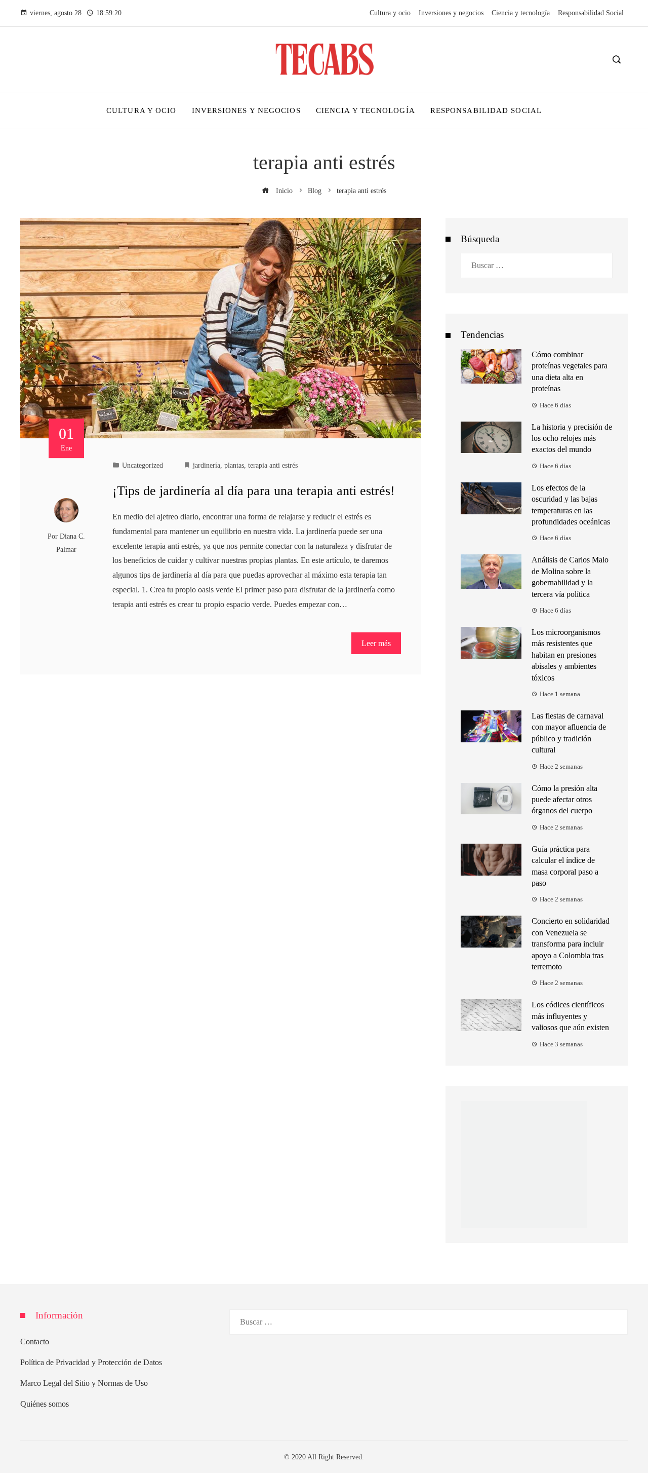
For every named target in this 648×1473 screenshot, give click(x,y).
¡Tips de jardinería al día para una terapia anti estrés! (253, 490)
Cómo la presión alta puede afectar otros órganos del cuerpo (564, 799)
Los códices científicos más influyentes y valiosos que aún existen (570, 1016)
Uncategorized (142, 465)
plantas (234, 465)
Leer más (376, 643)
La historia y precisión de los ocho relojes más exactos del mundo (572, 438)
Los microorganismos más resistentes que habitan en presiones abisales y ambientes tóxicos (566, 655)
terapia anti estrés (273, 465)
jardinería (206, 465)
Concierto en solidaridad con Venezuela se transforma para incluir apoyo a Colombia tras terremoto (571, 944)
